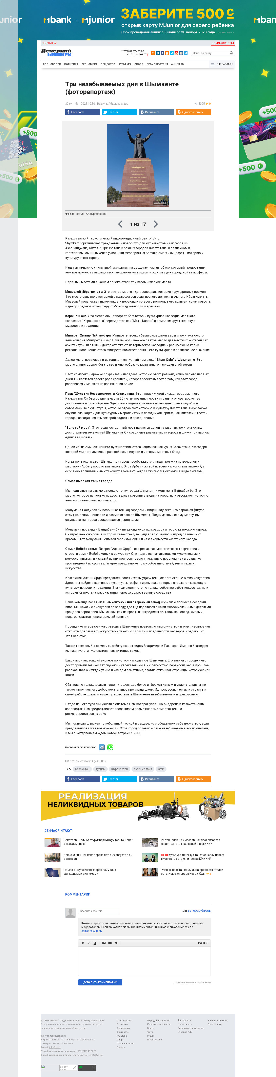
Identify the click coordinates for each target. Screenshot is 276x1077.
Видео (151, 1036)
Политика (71, 64)
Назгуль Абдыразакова (112, 103)
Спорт (138, 64)
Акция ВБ (177, 64)
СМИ (161, 769)
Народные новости (158, 1020)
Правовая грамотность (191, 1028)
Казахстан (82, 769)
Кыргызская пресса (159, 1024)
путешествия (143, 769)
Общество (108, 64)
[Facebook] (162, 53)
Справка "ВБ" (185, 1032)
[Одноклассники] (167, 53)
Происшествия (157, 64)
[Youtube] (176, 53)
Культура (124, 64)
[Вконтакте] (158, 53)
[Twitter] (172, 53)
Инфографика (155, 1039)
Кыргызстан (119, 769)
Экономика (89, 64)
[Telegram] (186, 53)
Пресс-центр (215, 1024)
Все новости (52, 64)
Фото (150, 1032)
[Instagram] (181, 53)
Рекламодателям (223, 43)
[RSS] (153, 53)
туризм (100, 769)
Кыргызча (49, 43)
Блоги (150, 1028)
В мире (121, 1047)
